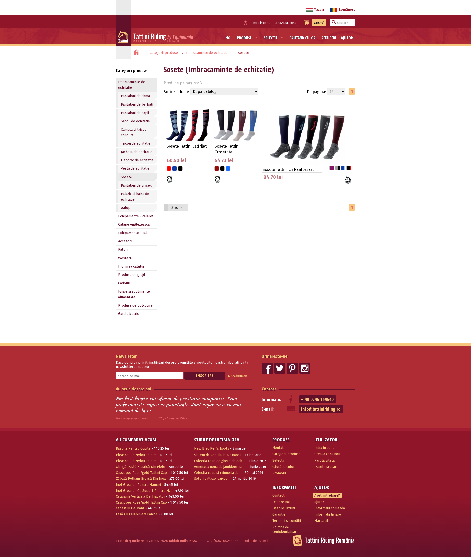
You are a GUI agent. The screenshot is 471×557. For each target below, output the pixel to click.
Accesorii (125, 241)
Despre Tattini (283, 508)
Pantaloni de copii (135, 113)
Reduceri (328, 37)
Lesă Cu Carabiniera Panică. (137, 514)
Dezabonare (237, 376)
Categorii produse (164, 53)
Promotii (279, 473)
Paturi (123, 249)
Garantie (278, 514)
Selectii (270, 37)
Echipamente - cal (132, 233)
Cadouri (124, 283)
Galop (125, 208)
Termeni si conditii (286, 521)
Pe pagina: (316, 92)
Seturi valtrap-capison (211, 479)
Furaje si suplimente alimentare (134, 294)
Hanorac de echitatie (137, 160)
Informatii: (271, 399)
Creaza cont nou (327, 454)
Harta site (322, 521)
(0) (319, 23)
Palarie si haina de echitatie (135, 197)
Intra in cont (261, 23)
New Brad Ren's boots (211, 448)
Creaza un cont (285, 23)
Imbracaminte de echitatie (207, 53)
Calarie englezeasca (134, 224)
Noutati (278, 448)
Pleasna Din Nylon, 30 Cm (136, 455)
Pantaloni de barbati (137, 105)
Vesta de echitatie (135, 169)
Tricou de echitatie (135, 144)
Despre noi (281, 502)
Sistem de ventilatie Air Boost (217, 455)
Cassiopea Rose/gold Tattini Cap (141, 473)
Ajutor (347, 37)
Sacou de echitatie (135, 121)
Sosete (126, 177)
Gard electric (128, 314)
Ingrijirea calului (131, 266)
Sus (175, 207)
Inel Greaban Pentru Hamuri (138, 485)
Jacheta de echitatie (136, 152)
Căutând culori (303, 37)
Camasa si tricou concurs (133, 132)
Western (125, 258)
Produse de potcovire (135, 305)
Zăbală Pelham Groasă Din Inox (141, 479)
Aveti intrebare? (327, 495)
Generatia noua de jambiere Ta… (219, 467)
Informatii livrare (327, 514)
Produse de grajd (131, 275)
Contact (269, 389)
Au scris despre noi (133, 389)
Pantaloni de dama (135, 96)
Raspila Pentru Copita (133, 448)
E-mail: (268, 409)
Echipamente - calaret (136, 216)
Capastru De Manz (130, 508)
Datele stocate (326, 467)
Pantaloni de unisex (136, 185)
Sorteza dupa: (176, 92)
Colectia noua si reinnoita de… (217, 473)
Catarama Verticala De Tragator (140, 496)
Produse (244, 37)
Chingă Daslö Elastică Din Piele (140, 467)
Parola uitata (324, 460)
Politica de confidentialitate (285, 529)
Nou (229, 37)
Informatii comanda (329, 508)
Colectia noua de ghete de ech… (219, 461)
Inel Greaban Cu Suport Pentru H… (144, 491)
